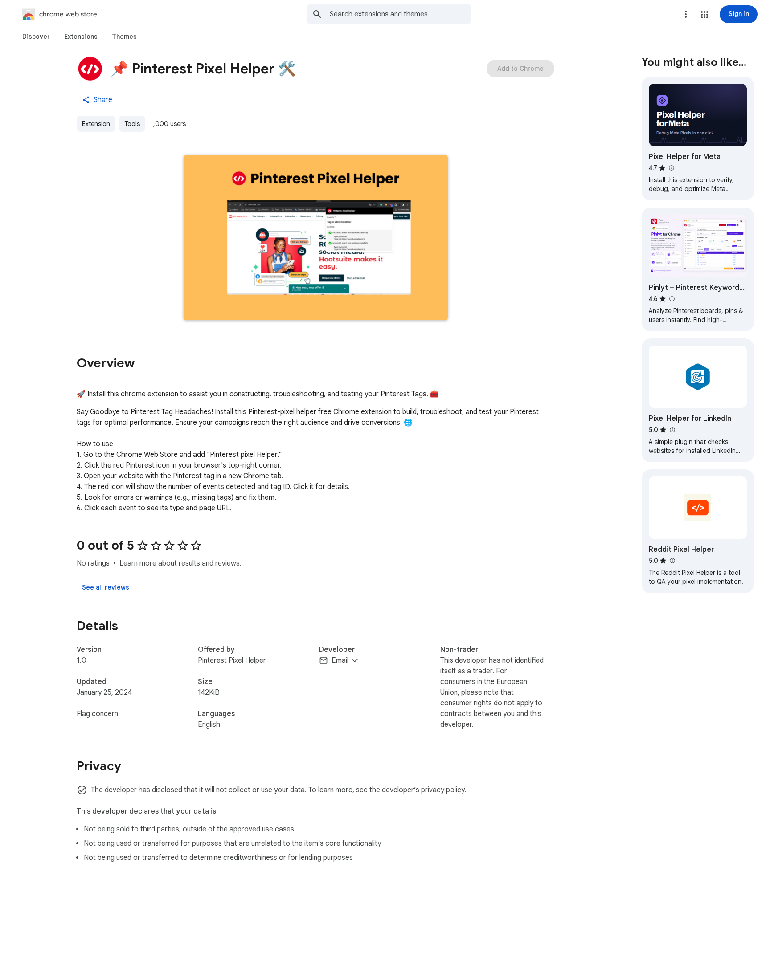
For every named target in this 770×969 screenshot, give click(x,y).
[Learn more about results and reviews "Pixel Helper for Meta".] (671, 168)
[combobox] (400, 14)
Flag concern (97, 713)
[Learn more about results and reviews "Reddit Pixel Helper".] (672, 560)
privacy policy (442, 790)
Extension (96, 124)
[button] (704, 15)
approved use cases (261, 829)
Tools (132, 124)
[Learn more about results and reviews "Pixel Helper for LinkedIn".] (672, 429)
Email (340, 660)
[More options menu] (686, 14)
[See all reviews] (106, 587)
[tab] (36, 36)
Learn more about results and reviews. (180, 563)
